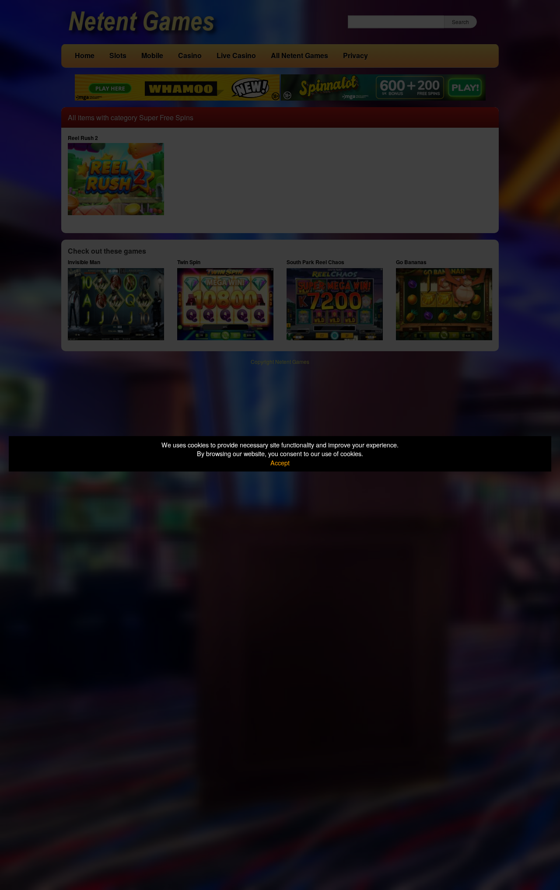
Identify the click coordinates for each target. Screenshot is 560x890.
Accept (280, 462)
